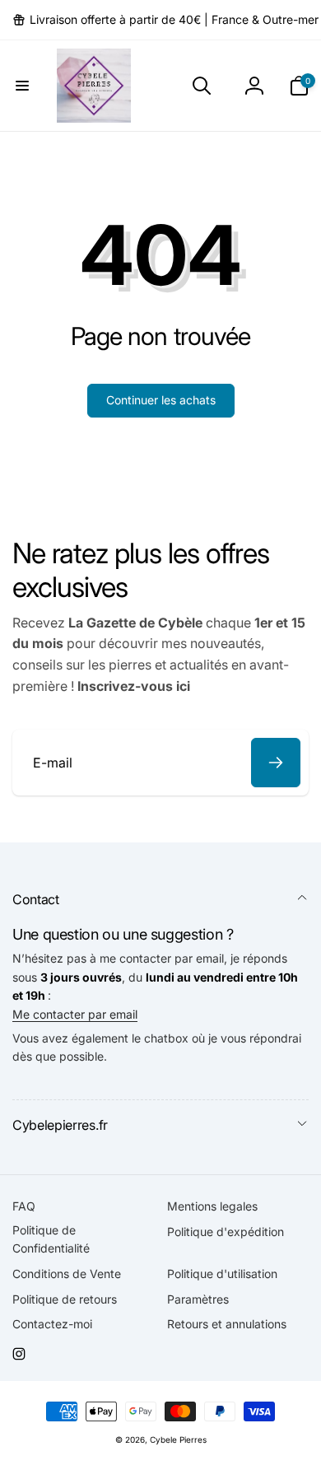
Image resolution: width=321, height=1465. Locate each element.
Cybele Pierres (178, 1439)
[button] (22, 86)
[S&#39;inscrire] (275, 762)
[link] (165, 20)
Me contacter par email (74, 1014)
